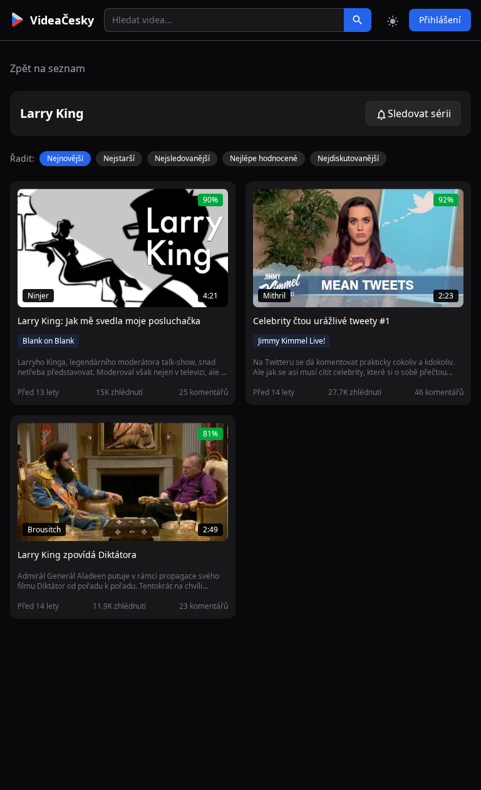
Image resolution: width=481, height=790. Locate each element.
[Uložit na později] (55, 205)
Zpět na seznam (47, 68)
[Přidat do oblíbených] (33, 205)
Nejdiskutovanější (348, 158)
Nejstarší (119, 158)
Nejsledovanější (182, 158)
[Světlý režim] (392, 20)
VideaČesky (62, 20)
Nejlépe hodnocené (263, 158)
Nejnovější (65, 158)
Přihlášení (440, 20)
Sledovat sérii (419, 113)
